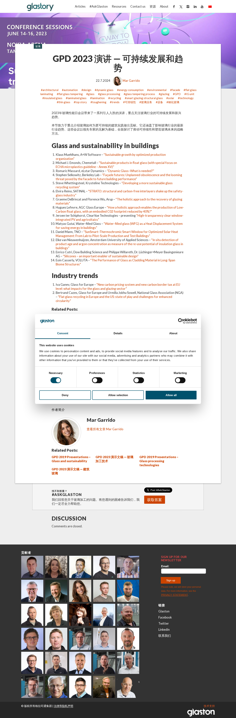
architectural (50, 90)
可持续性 (130, 102)
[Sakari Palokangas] (32, 687)
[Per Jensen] (56, 687)
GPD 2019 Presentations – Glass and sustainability (71, 459)
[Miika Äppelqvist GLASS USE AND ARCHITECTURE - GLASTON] (80, 567)
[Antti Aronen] (104, 567)
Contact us (137, 6)
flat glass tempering (70, 94)
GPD (178, 94)
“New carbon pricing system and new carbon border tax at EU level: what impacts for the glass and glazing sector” (118, 287)
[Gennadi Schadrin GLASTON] (32, 639)
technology (187, 98)
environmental (157, 90)
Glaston (163, 611)
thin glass (64, 102)
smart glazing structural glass (144, 98)
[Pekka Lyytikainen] (128, 615)
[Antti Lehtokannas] (80, 639)
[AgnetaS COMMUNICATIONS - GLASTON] (56, 615)
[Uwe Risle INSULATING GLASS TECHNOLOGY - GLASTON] (32, 591)
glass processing (110, 94)
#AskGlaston (99, 6)
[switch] (97, 380)
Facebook (165, 617)
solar (171, 98)
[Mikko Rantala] (56, 639)
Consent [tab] (62, 333)
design (87, 90)
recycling (115, 98)
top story (81, 102)
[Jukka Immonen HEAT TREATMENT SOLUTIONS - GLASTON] (32, 615)
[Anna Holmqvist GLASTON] (80, 615)
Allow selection (118, 395)
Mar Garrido (131, 81)
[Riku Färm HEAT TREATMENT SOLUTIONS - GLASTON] (32, 567)
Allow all (171, 395)
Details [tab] (118, 333)
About (164, 6)
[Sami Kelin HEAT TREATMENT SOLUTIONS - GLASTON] (104, 687)
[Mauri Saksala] (56, 591)
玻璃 (38, 46)
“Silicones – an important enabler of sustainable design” (100, 256)
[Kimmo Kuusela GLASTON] (128, 591)
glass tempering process (140, 94)
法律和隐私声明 (63, 705)
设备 (160, 102)
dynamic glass (104, 90)
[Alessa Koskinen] (104, 663)
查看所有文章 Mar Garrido (105, 429)
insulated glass (53, 98)
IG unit (190, 94)
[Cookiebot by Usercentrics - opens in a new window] (181, 321)
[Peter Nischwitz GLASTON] (80, 663)
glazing (164, 94)
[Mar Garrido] (80, 591)
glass (91, 94)
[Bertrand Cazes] (128, 639)
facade (176, 90)
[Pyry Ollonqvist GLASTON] (80, 687)
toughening (99, 102)
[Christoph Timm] (128, 687)
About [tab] (173, 333)
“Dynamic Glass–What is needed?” (130, 171)
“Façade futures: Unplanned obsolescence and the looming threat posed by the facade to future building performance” (119, 177)
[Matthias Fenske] (104, 639)
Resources (119, 6)
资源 (153, 6)
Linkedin (164, 629)
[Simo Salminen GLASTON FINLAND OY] (32, 663)
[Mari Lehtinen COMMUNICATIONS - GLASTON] (56, 567)
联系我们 (164, 636)
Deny (65, 395)
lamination (98, 98)
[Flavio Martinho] (56, 663)
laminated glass (76, 98)
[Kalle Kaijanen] (104, 591)
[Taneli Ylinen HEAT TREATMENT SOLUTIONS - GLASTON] (128, 567)
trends (115, 102)
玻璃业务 (146, 102)
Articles (80, 6)
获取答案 (154, 499)
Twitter (163, 623)
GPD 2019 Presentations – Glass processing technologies (158, 461)
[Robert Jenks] (104, 615)
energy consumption (131, 90)
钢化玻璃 (173, 102)
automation (71, 90)
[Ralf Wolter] (128, 663)
